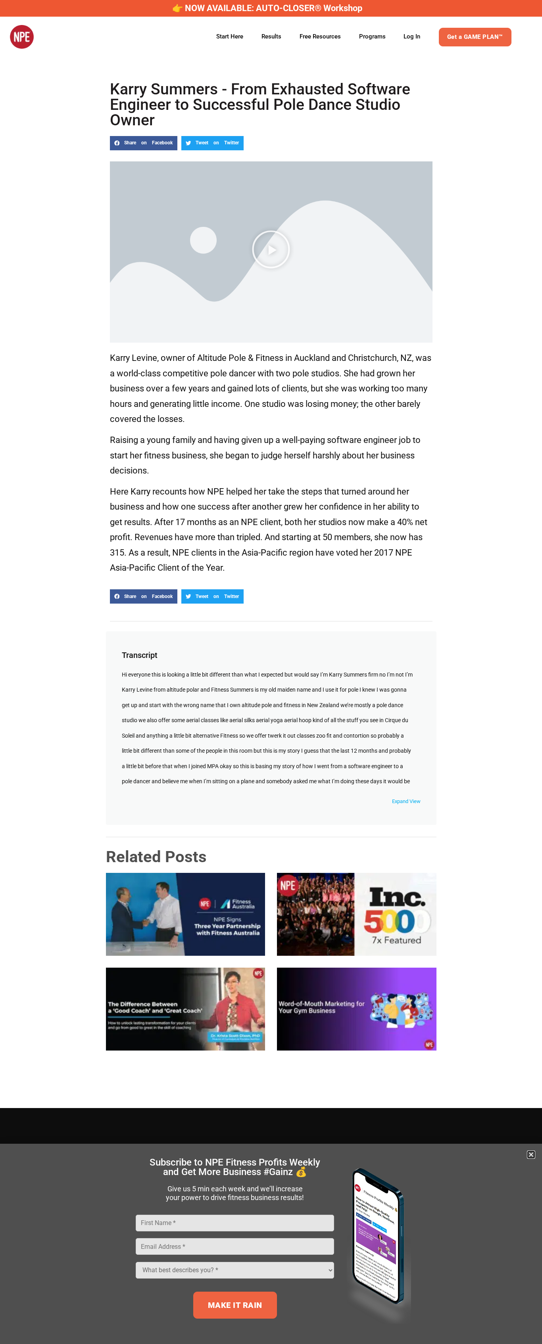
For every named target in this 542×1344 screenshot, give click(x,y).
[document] (271, 672)
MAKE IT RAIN (235, 1305)
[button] (531, 1155)
